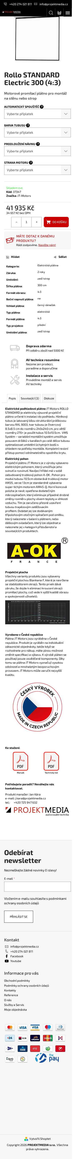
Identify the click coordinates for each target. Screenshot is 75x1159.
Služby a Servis (14, 1004)
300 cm (42, 285)
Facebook (16, 956)
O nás (7, 1000)
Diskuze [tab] (49, 398)
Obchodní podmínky (17, 980)
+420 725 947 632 (25, 802)
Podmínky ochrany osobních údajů (26, 985)
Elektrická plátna (48, 265)
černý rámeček (46, 305)
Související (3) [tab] (30, 398)
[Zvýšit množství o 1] (36, 222)
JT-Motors (24, 195)
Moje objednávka (15, 1009)
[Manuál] (20, 763)
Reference (11, 995)
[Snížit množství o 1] (16, 222)
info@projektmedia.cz (54, 4)
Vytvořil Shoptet (40, 1138)
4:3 (39, 291)
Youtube (15, 961)
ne (39, 298)
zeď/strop (44, 278)
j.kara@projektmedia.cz (30, 798)
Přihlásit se (19, 916)
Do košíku (59, 222)
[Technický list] (51, 763)
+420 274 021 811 (20, 4)
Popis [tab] (12, 398)
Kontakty (10, 990)
